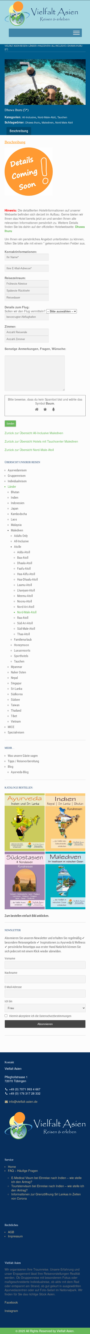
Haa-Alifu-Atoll (26, 574)
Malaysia (16, 525)
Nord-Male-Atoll (47, 117)
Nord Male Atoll (64, 122)
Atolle (17, 547)
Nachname (11, 972)
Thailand (16, 710)
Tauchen (62, 117)
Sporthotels (21, 656)
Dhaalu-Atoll (24, 563)
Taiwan (15, 705)
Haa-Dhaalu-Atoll (27, 579)
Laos (14, 519)
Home (12, 1166)
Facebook (11, 1302)
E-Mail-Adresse (13, 987)
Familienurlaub (23, 639)
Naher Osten (18, 672)
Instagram (11, 1311)
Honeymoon (21, 645)
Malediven (44, 45)
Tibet (14, 716)
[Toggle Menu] (76, 33)
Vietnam (16, 721)
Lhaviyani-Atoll (26, 590)
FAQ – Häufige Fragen (23, 1170)
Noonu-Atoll (24, 601)
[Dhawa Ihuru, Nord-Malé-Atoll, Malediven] (45, 82)
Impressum (15, 1236)
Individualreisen (17, 481)
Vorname (10, 958)
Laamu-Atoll (24, 585)
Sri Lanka (16, 689)
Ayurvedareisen (17, 470)
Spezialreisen (16, 732)
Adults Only (21, 536)
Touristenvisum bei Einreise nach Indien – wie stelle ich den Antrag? (47, 1188)
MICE (11, 727)
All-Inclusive (58, 45)
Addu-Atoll (23, 552)
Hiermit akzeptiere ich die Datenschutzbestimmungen (40, 1016)
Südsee (15, 700)
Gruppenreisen (17, 476)
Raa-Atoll (22, 618)
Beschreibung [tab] (19, 131)
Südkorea (17, 694)
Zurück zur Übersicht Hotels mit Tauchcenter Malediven (41, 441)
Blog (10, 767)
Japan (14, 508)
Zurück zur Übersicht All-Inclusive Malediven (34, 433)
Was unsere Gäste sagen (23, 756)
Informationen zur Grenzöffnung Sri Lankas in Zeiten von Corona (46, 1196)
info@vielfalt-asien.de (22, 1101)
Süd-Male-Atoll (26, 629)
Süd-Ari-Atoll (25, 623)
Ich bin (8, 1001)
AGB (11, 1232)
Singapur (16, 683)
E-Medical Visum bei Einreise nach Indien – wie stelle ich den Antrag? (46, 1180)
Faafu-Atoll (24, 568)
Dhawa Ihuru (32, 122)
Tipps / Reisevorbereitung (23, 761)
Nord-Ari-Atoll (25, 607)
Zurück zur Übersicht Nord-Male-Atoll (29, 450)
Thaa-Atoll (23, 634)
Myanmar (16, 667)
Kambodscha (19, 514)
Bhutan (15, 492)
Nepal (14, 678)
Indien (14, 497)
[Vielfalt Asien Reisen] (41, 13)
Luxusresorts (22, 650)
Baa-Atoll (22, 558)
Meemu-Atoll (25, 596)
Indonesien (17, 503)
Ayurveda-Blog (19, 772)
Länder (32, 45)
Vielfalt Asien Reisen (16, 45)
